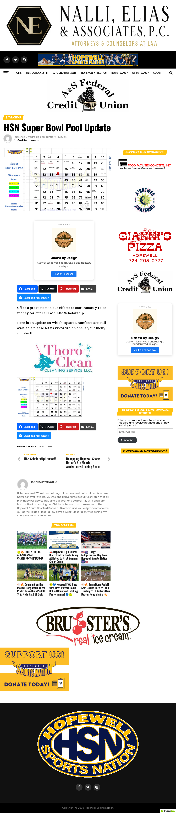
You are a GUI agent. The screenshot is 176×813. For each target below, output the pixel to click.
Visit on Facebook (63, 274)
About (157, 73)
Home (17, 73)
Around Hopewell (64, 73)
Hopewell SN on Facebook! (145, 451)
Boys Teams (118, 73)
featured (46, 447)
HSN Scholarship (37, 73)
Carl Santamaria (28, 140)
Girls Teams (139, 73)
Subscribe (127, 440)
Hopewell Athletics (94, 73)
